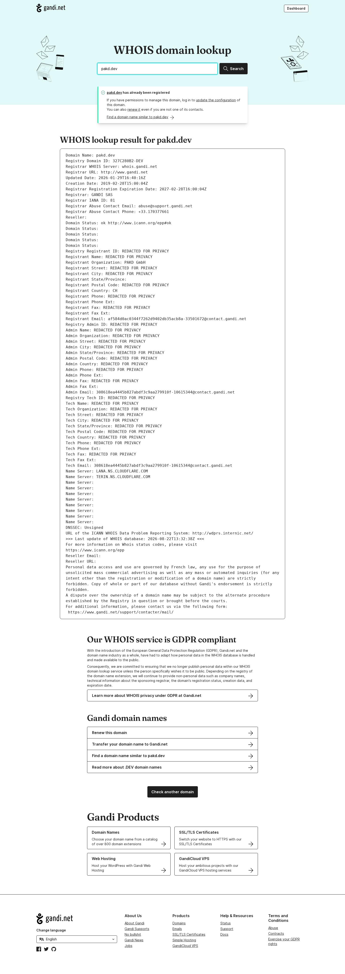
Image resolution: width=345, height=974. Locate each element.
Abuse (273, 928)
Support (226, 929)
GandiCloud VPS (185, 946)
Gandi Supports (137, 929)
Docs (224, 934)
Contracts (276, 933)
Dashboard (296, 8)
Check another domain (172, 791)
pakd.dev (114, 92)
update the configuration (216, 100)
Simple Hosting (184, 940)
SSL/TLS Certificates (188, 934)
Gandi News (134, 940)
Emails (177, 929)
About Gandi (134, 923)
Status (225, 923)
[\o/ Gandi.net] (76, 918)
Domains (179, 923)
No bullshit (133, 934)
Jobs (128, 946)
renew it (133, 109)
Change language (51, 930)
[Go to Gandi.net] (50, 8)
